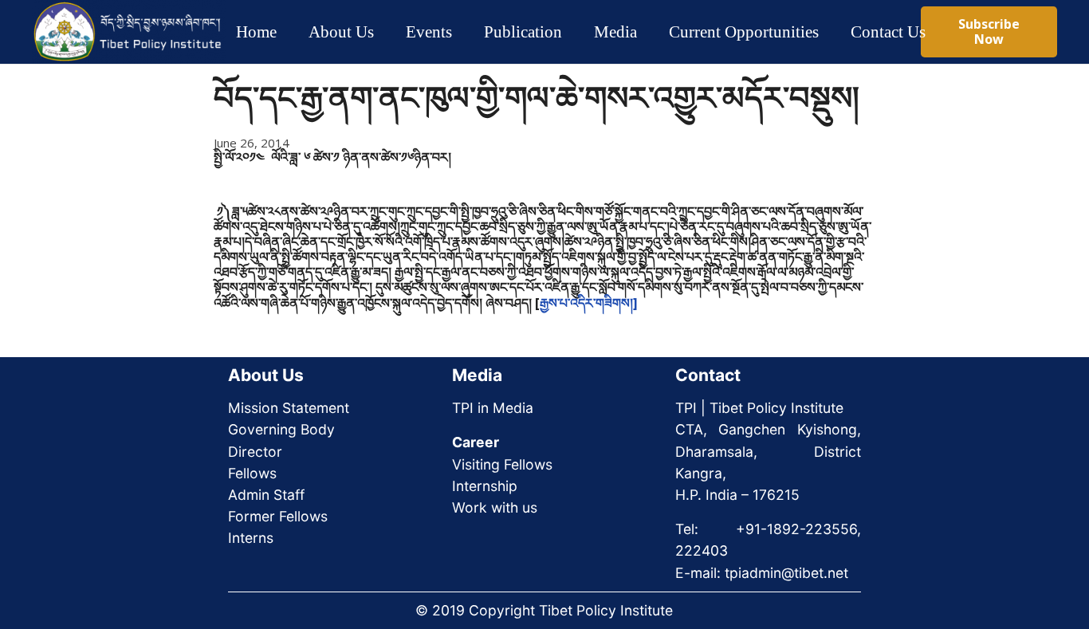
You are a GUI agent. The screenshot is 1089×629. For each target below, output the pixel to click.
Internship (484, 486)
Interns (250, 537)
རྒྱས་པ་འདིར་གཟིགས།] (589, 303)
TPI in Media (492, 407)
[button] (388, 32)
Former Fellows (278, 516)
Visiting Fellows (502, 464)
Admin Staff (266, 494)
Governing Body (281, 429)
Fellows (252, 473)
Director (255, 451)
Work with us (494, 507)
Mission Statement (288, 407)
